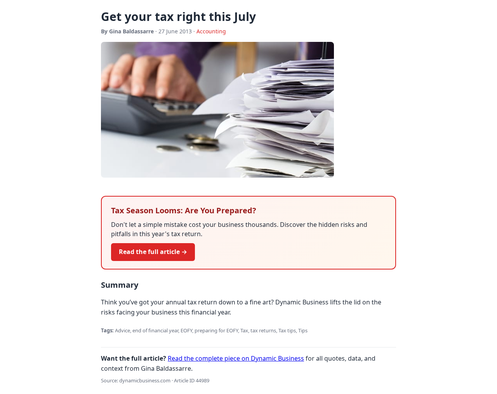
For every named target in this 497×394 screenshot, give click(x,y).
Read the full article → (153, 251)
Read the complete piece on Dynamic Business (236, 358)
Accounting (211, 31)
